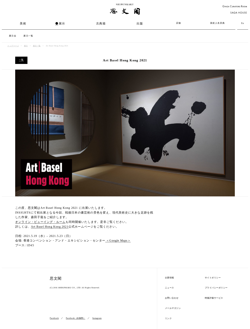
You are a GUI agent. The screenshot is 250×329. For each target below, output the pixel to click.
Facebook (54, 318)
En (242, 23)
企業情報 (169, 278)
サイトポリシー (213, 278)
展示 (62, 23)
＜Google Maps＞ (118, 240)
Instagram (97, 318)
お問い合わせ (172, 298)
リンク (168, 318)
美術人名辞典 (217, 23)
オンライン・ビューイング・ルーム (40, 221)
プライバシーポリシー (216, 288)
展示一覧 (28, 36)
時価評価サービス (214, 298)
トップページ (13, 46)
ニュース (169, 288)
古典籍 (101, 23)
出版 (140, 23)
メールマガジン (173, 308)
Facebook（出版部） (75, 318)
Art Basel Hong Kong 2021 (49, 226)
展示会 (12, 36)
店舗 (178, 23)
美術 (23, 23)
